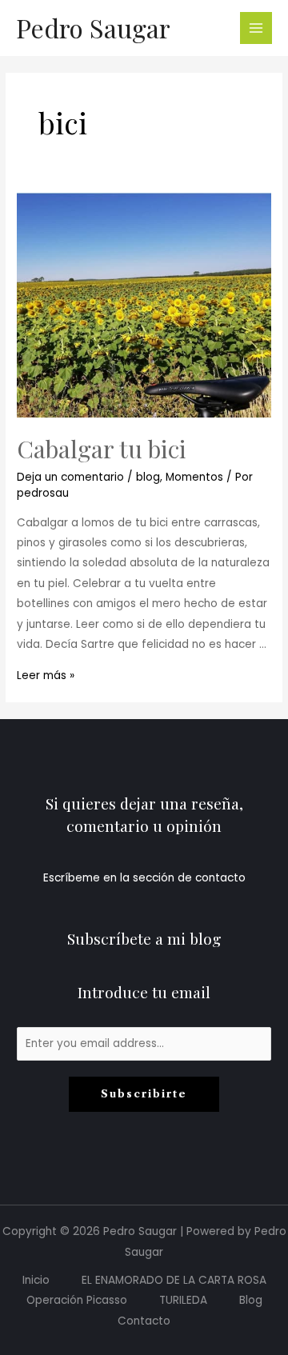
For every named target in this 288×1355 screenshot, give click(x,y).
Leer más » (45, 675)
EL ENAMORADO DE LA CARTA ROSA (174, 1280)
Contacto (144, 1321)
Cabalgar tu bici (101, 449)
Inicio (36, 1280)
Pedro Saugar (93, 27)
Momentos (194, 477)
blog (148, 477)
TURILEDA (183, 1300)
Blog (250, 1300)
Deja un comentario (70, 477)
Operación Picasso (76, 1300)
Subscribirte (144, 1094)
